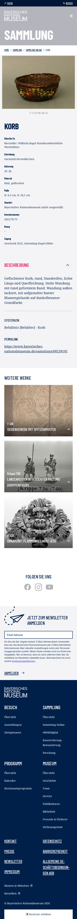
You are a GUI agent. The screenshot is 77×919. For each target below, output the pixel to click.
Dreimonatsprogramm (18, 788)
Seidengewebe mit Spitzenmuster (31, 429)
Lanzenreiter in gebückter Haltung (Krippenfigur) (33, 482)
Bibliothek (49, 811)
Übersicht (10, 717)
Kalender (10, 780)
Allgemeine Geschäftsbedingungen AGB (56, 867)
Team (46, 788)
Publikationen (51, 804)
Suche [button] (10, 3)
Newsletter (13, 861)
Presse (9, 851)
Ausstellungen (13, 724)
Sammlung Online (34, 50)
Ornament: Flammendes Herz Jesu (31, 541)
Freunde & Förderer (55, 819)
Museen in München (16, 885)
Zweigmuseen (12, 732)
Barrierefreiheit (55, 851)
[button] (71, 15)
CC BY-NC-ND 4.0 (40, 113)
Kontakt (10, 840)
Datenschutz (52, 840)
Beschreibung (16, 265)
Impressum (12, 871)
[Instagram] (38, 589)
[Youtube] (49, 589)
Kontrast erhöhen (40, 914)
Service (47, 796)
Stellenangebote (53, 827)
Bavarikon (10, 893)
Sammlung (17, 50)
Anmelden (11, 673)
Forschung (49, 752)
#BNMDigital (50, 732)
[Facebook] (28, 589)
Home (6, 50)
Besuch (69, 3)
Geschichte (49, 780)
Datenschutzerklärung (23, 661)
